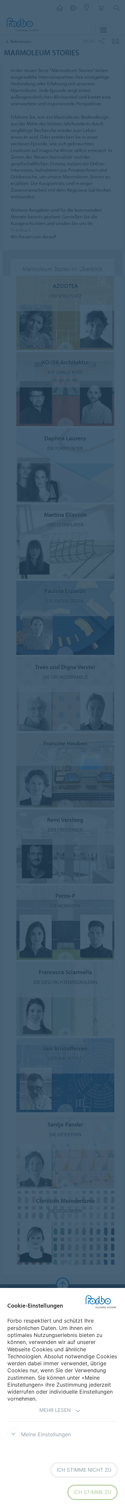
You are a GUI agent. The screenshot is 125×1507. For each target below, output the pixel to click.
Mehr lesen (55, 1410)
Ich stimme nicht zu (84, 1470)
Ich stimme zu (92, 1492)
